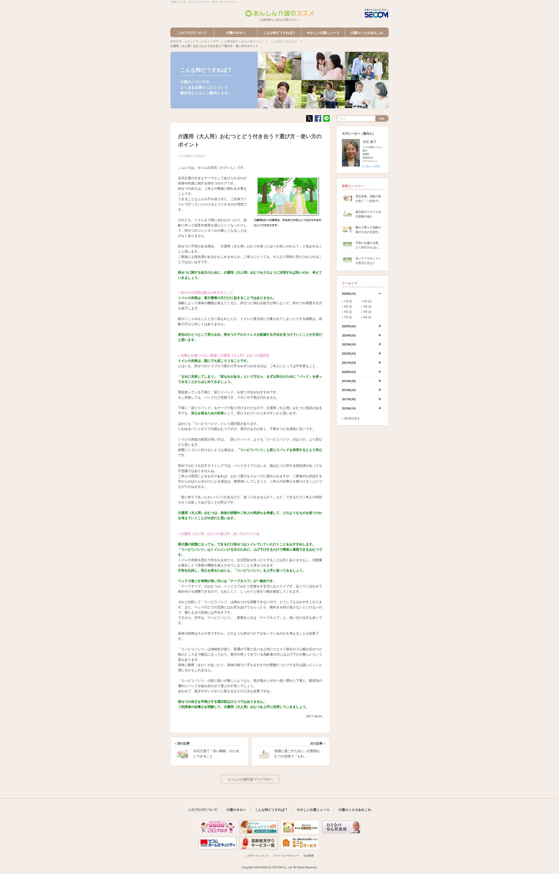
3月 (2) (348, 306)
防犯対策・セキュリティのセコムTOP (194, 41)
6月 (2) (367, 311)
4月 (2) (367, 306)
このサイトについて (257, 855)
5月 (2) (348, 311)
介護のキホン (236, 32)
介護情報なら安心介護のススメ (244, 41)
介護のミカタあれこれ (366, 32)
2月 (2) (367, 301)
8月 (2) (367, 317)
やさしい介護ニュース (323, 32)
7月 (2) (348, 317)
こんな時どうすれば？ (279, 32)
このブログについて (192, 32)
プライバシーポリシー (286, 855)
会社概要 (308, 855)
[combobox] (356, 118)
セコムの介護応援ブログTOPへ (250, 779)
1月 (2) (348, 301)
